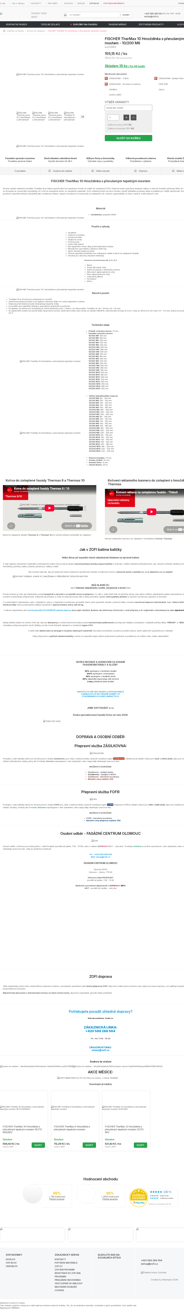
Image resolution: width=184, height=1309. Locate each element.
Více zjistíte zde (129, 1305)
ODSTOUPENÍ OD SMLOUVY (69, 1283)
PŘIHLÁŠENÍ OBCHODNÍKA (68, 1280)
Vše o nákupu (18, 3)
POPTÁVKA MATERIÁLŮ (113, 3)
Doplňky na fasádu (15, 31)
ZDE (111, 779)
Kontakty (60, 1259)
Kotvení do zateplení (36, 31)
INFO (123, 885)
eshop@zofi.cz (101, 1050)
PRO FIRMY (53, 3)
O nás (2, 3)
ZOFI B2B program (64, 1269)
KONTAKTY (36, 3)
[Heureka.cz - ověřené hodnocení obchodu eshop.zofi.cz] (153, 1206)
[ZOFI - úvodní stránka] (5, 31)
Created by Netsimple (161, 1279)
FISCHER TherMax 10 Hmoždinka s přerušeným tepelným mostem (77, 31)
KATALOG (68, 3)
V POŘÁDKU (14, 1308)
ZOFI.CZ (59, 1266)
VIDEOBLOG (12, 1266)
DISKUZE (81, 3)
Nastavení (4, 1308)
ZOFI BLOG (94, 3)
